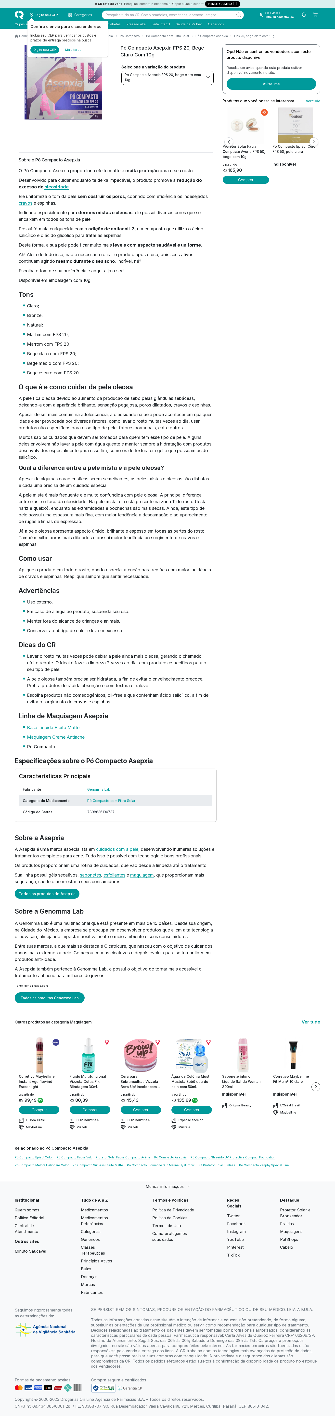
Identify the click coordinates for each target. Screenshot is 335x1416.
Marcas (88, 1284)
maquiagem (142, 875)
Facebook (236, 1223)
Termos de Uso (166, 1225)
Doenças (89, 1276)
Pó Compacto (130, 36)
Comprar (245, 179)
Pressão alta (136, 24)
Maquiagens (291, 1231)
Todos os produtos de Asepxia (47, 893)
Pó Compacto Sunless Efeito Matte (98, 1165)
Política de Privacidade (173, 1209)
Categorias (91, 1231)
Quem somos (27, 1209)
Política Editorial (29, 1217)
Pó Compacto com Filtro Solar (167, 36)
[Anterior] (228, 141)
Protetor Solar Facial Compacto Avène (123, 1157)
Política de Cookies (169, 1217)
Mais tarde (73, 50)
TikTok (233, 1255)
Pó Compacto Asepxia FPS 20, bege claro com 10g (163, 77)
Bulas (86, 1268)
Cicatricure (115, 946)
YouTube (235, 1239)
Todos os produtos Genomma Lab (50, 998)
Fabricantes (92, 1292)
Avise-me (271, 83)
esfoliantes (114, 875)
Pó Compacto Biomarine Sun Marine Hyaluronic (161, 1165)
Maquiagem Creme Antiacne (56, 737)
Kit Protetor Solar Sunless (217, 1165)
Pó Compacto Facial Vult (74, 1157)
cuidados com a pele (117, 849)
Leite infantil (161, 24)
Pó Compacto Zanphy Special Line (264, 1165)
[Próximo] (313, 141)
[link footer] (103, 1388)
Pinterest (235, 1247)
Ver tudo (313, 101)
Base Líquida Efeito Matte (53, 727)
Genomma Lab (98, 789)
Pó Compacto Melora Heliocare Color (42, 1165)
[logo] (19, 15)
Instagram (236, 1231)
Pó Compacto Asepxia (211, 36)
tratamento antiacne (35, 975)
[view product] (245, 125)
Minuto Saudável (30, 1251)
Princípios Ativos (96, 1261)
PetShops (289, 1239)
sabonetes (90, 875)
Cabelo (286, 1247)
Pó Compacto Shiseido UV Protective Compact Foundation (233, 1157)
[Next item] (315, 1086)
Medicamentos (94, 1209)
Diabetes (114, 24)
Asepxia (27, 968)
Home (23, 36)
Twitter (233, 1215)
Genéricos (216, 24)
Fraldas (287, 1223)
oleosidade (56, 186)
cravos (25, 203)
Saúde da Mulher (189, 24)
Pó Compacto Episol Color (34, 1157)
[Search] (239, 15)
